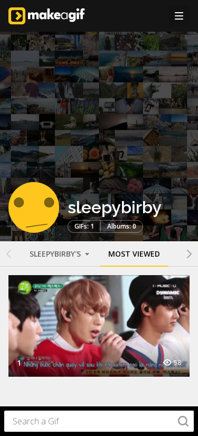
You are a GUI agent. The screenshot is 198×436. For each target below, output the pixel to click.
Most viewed (134, 254)
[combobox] (99, 421)
